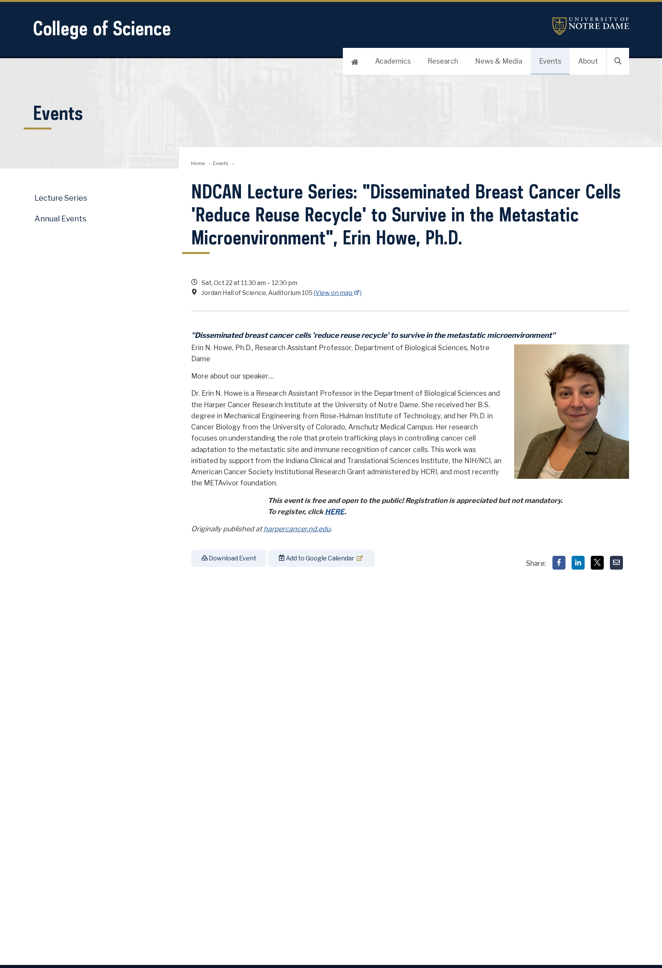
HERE (334, 512)
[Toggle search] (618, 61)
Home (198, 163)
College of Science (102, 28)
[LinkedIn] (578, 563)
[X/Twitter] (597, 563)
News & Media (498, 61)
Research (443, 61)
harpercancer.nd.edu (297, 529)
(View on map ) (338, 292)
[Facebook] (558, 563)
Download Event (232, 558)
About (588, 61)
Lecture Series (60, 198)
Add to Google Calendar (319, 558)
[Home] (355, 61)
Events (550, 61)
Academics (393, 61)
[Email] (616, 563)
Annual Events (60, 218)
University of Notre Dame (590, 26)
